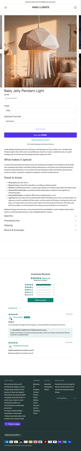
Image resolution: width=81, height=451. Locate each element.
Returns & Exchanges (14, 230)
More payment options (40, 140)
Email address (61, 395)
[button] (29, 285)
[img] (13, 314)
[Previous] (2, 51)
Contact (36, 392)
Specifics (8, 216)
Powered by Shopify (26, 445)
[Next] (79, 51)
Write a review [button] (40, 300)
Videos (46, 389)
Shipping (37, 144)
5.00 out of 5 (46, 278)
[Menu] (5, 7)
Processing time (12, 220)
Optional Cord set (12, 116)
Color (6, 106)
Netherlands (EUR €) (12, 435)
